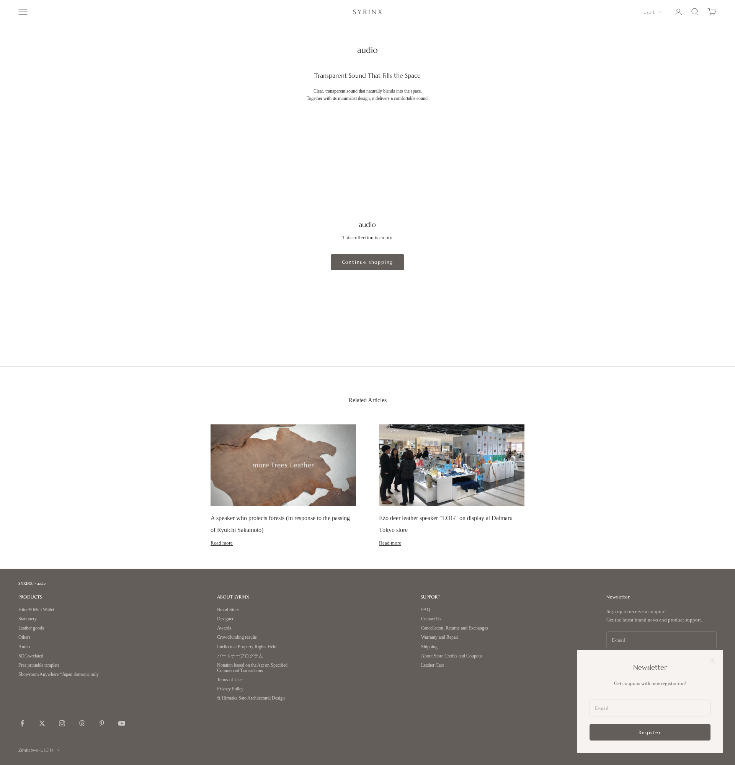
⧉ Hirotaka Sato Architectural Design (251, 698)
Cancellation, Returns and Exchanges (454, 628)
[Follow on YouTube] (122, 723)
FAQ (425, 609)
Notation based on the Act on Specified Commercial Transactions (252, 668)
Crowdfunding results (237, 637)
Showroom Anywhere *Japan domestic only (58, 674)
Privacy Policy (230, 689)
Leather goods (31, 628)
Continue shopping (368, 262)
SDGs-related (30, 656)
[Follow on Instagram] (62, 723)
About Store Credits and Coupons (452, 656)
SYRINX (25, 583)
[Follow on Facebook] (22, 723)
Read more (222, 543)
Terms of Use (229, 679)
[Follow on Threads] (82, 723)
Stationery (27, 619)
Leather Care (432, 665)
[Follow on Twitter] (42, 723)
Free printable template (38, 665)
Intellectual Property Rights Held (246, 646)
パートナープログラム (240, 656)
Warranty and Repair (439, 637)
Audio (24, 646)
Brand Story (228, 609)
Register (650, 732)
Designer (225, 619)
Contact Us (431, 619)
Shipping (429, 646)
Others (24, 637)
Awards (224, 628)
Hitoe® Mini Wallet (36, 609)
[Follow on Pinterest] (102, 723)
